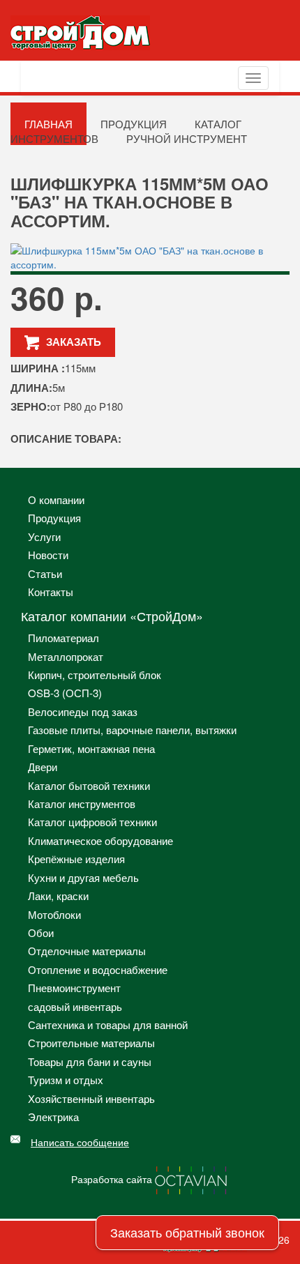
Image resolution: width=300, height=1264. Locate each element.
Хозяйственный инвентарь (91, 1098)
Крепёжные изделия (76, 858)
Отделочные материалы (87, 950)
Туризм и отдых (65, 1079)
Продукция (54, 517)
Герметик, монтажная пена (91, 748)
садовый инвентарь (75, 1006)
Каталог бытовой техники (89, 785)
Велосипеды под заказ (82, 711)
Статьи (45, 573)
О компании (56, 499)
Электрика (53, 1116)
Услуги (44, 536)
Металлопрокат (65, 656)
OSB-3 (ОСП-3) (65, 692)
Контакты (50, 591)
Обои (41, 932)
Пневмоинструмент (74, 987)
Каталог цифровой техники (92, 821)
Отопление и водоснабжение (97, 969)
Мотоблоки (54, 914)
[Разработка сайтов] (192, 1178)
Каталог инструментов (81, 803)
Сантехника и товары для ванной (108, 1024)
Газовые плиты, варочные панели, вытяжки (132, 729)
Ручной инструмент (186, 138)
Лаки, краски (58, 895)
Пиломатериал (63, 637)
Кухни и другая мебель (83, 877)
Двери (42, 766)
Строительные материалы (91, 1042)
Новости (48, 554)
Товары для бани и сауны (89, 1061)
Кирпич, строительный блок (94, 674)
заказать (73, 341)
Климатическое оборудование (100, 840)
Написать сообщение (80, 1142)
